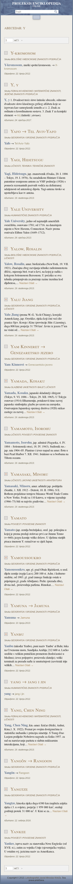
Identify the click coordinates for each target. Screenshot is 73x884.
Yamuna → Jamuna (29, 605)
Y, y (14, 84)
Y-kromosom (23, 53)
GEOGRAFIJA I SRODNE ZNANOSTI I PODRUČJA (35, 137)
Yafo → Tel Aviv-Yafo (33, 131)
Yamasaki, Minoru (29, 474)
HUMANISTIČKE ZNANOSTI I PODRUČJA (31, 215)
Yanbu (17, 634)
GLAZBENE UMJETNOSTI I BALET (27, 387)
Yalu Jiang (21, 299)
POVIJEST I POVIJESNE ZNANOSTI (39, 434)
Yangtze (19, 789)
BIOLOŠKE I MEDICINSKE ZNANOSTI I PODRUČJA (36, 59)
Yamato (18, 518)
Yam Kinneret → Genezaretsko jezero (31, 349)
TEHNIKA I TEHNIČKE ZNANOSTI (38, 166)
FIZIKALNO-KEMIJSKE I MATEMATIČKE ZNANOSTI (36, 91)
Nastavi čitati (28, 283)
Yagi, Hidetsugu (26, 159)
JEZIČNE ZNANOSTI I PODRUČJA (21, 94)
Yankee (18, 831)
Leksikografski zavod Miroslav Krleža (43, 878)
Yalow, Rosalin (26, 249)
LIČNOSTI (16, 166)
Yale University (27, 209)
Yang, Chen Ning (27, 710)
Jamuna (25, 617)
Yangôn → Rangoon (31, 761)
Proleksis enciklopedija (36, 3)
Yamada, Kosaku (27, 381)
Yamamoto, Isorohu (30, 428)
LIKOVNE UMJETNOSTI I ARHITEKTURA (42, 480)
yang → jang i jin (28, 682)
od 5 (16, 40)
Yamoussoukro (25, 557)
